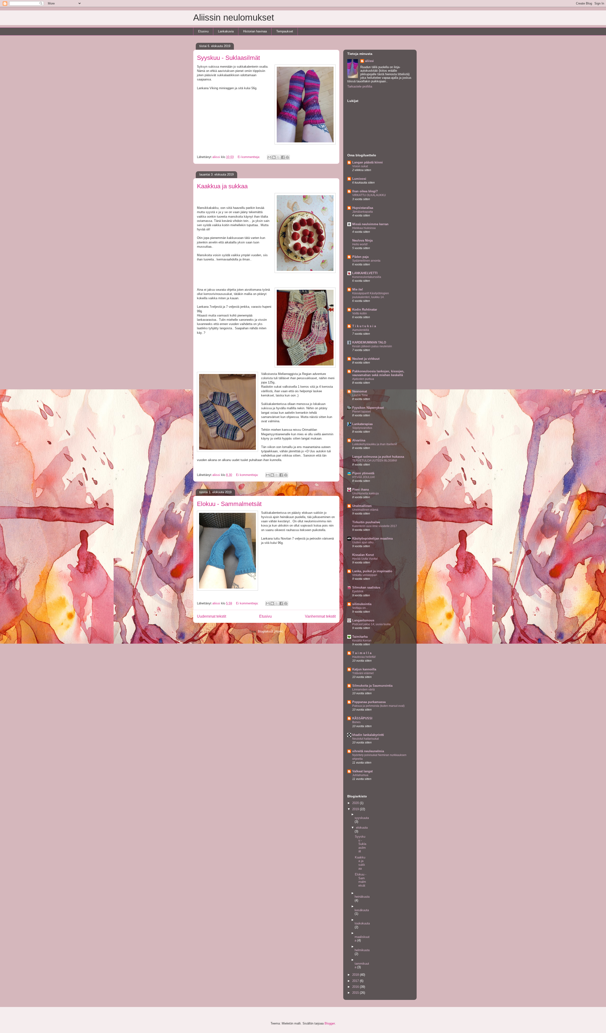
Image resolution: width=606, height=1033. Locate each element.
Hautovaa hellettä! (364, 657)
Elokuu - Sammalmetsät (229, 503)
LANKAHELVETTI (365, 273)
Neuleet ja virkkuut (365, 358)
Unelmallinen (362, 506)
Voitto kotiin (359, 313)
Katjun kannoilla (364, 669)
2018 (356, 974)
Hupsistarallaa (362, 208)
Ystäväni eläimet (363, 673)
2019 (356, 809)
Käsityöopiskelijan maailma (372, 538)
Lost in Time (360, 395)
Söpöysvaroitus (362, 428)
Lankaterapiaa (362, 424)
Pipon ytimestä (363, 473)
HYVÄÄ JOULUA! (363, 477)
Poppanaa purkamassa (369, 702)
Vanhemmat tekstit (320, 616)
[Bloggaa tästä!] (274, 157)
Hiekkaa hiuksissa (364, 228)
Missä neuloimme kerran (370, 224)
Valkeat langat (362, 771)
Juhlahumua (360, 775)
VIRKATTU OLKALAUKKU (369, 195)
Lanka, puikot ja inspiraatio (372, 571)
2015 (356, 992)
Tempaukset (284, 31)
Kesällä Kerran (361, 640)
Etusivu (203, 31)
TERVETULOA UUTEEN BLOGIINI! (374, 460)
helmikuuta (362, 950)
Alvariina (358, 440)
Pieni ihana (360, 489)
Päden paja (360, 257)
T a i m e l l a (361, 653)
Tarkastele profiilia (359, 86)
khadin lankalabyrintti (368, 735)
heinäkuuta (362, 896)
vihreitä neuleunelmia (368, 751)
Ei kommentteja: (249, 157)
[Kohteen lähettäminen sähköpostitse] (269, 157)
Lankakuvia (226, 31)
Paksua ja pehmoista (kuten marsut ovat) (378, 706)
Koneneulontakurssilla (366, 277)
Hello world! (360, 244)
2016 (356, 987)
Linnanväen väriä (363, 689)
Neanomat (359, 391)
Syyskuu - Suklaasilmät (228, 57)
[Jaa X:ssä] (278, 157)
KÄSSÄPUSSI (362, 718)
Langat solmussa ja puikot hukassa (378, 456)
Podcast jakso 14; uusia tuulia (371, 624)
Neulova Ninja (362, 240)
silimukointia (361, 604)
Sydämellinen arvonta (366, 260)
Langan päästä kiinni (367, 162)
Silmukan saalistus (366, 587)
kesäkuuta (362, 910)
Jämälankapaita (362, 211)
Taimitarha (360, 636)
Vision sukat (360, 166)
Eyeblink (357, 591)
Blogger (330, 1023)
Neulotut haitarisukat (365, 738)
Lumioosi (359, 178)
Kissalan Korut (363, 555)
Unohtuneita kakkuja (365, 493)
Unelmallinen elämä (365, 509)
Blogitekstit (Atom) (270, 631)
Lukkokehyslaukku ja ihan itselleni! (374, 444)
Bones (356, 722)
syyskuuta (362, 818)
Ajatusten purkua (363, 379)
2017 (356, 981)
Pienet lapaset (361, 411)
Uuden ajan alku (363, 542)
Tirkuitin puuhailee (366, 522)
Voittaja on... (360, 608)
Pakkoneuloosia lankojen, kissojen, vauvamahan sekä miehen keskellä (378, 373)
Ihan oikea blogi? (365, 191)
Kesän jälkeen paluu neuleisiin (372, 346)
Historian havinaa (255, 31)
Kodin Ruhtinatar (364, 309)
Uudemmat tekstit (211, 616)
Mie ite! (357, 289)
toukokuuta (362, 923)
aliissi (369, 61)
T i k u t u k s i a (364, 326)
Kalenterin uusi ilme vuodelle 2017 (374, 526)
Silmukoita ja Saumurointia (372, 685)
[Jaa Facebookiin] (283, 157)
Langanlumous (363, 620)
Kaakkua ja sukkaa (222, 186)
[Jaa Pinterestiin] (287, 157)
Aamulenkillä (360, 330)
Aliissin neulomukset (233, 17)
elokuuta (362, 827)
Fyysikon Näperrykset (368, 407)
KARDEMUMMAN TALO (369, 342)
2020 (356, 803)
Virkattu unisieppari (364, 575)
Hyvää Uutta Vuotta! (365, 558)
